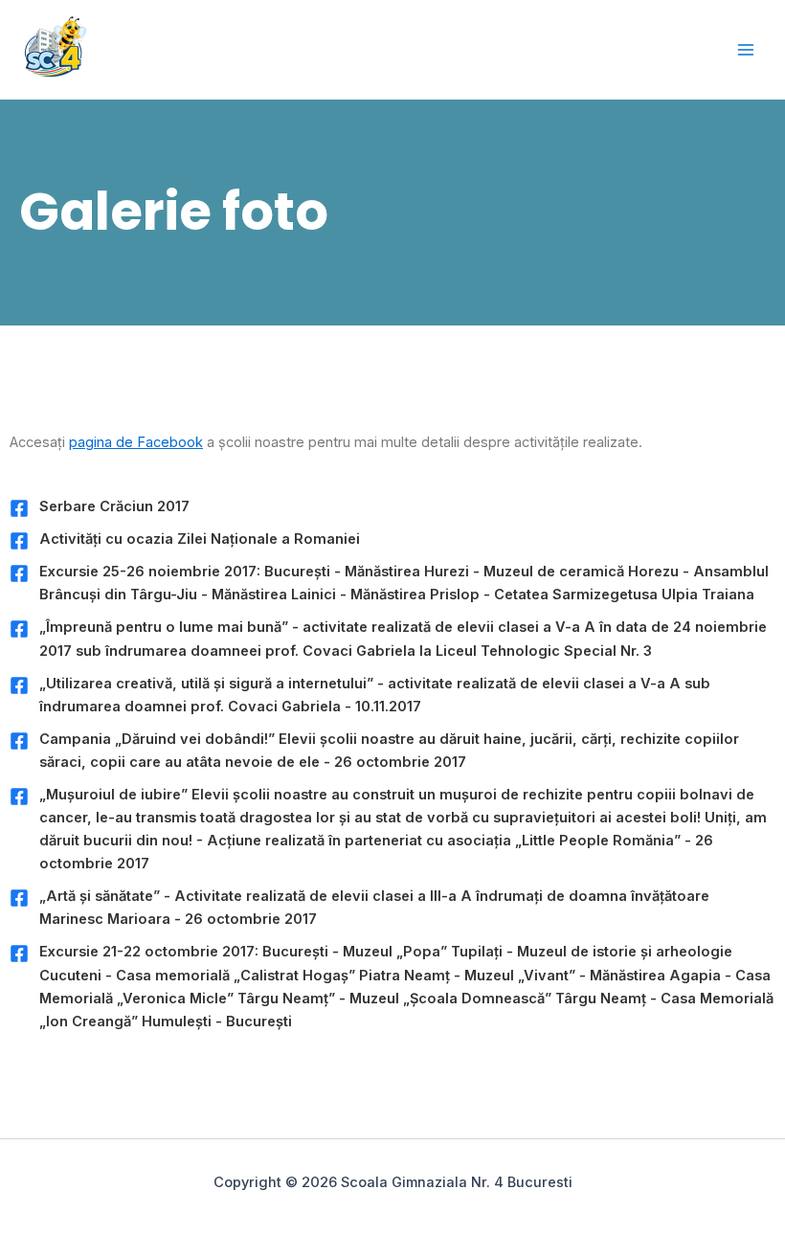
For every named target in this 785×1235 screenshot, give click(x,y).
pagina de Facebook (136, 442)
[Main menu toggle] (746, 50)
